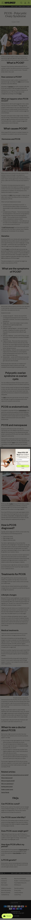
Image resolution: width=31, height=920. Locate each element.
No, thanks (23, 468)
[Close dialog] (29, 450)
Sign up (22, 466)
